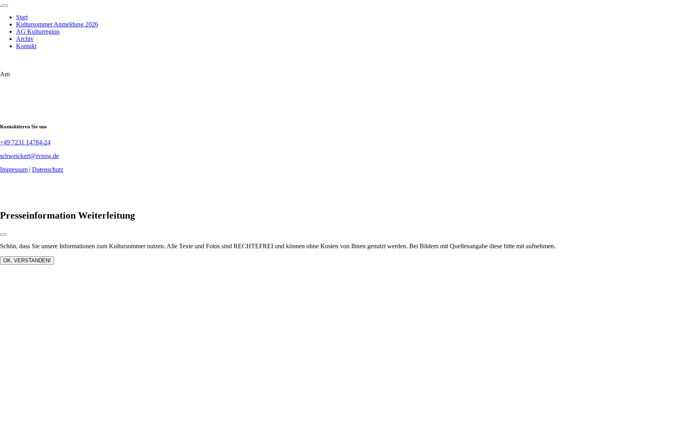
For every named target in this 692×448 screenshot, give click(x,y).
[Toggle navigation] (5, 5)
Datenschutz (47, 169)
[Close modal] (3, 234)
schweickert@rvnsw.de (29, 155)
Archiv (25, 38)
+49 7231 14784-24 (25, 142)
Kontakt (26, 46)
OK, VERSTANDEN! (27, 260)
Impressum (14, 169)
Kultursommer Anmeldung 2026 (57, 24)
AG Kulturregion (38, 31)
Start (22, 17)
